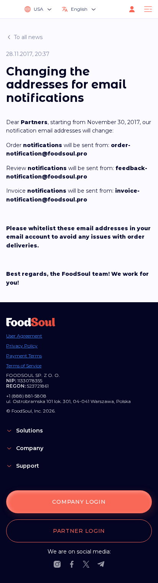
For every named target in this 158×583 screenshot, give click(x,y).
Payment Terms (24, 356)
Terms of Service (23, 365)
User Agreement (24, 336)
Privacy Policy (22, 346)
